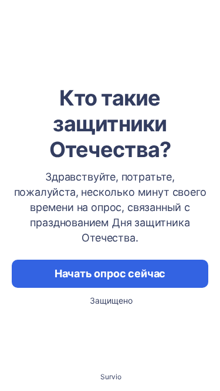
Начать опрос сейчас (110, 273)
